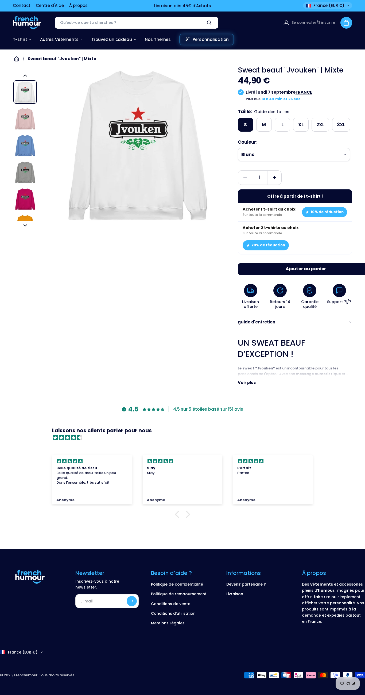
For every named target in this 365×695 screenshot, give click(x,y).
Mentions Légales (168, 623)
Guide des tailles (271, 111)
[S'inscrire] (132, 601)
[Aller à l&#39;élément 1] (25, 92)
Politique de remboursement (179, 594)
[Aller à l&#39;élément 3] (25, 145)
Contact (21, 5)
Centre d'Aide (50, 5)
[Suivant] (25, 225)
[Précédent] (25, 75)
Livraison (234, 594)
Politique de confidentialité (177, 584)
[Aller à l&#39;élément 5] (25, 199)
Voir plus (247, 382)
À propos (78, 5)
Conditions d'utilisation (173, 613)
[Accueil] (16, 59)
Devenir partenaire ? (246, 584)
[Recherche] (209, 23)
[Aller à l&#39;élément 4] (25, 172)
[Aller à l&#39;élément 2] (25, 119)
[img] (185, 438)
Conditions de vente (170, 603)
